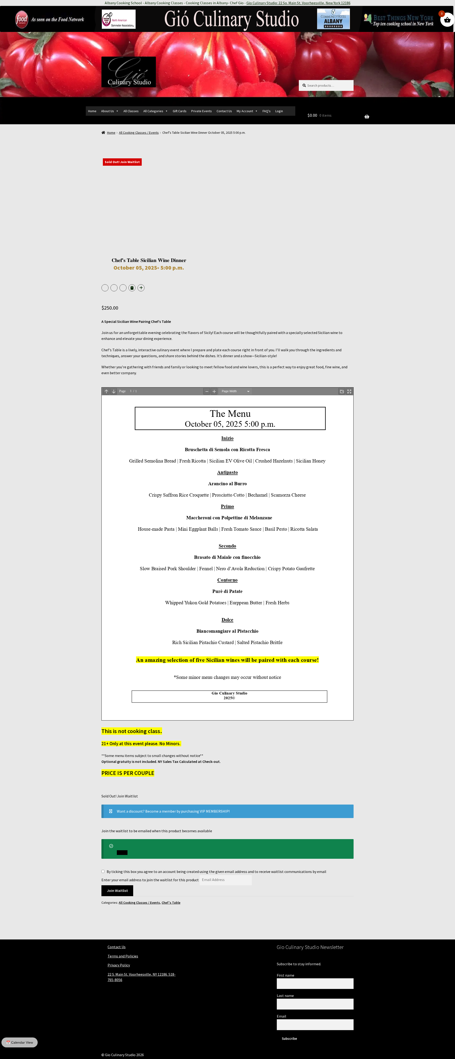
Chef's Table (171, 902)
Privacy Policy (119, 965)
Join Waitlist (117, 890)
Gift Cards (180, 111)
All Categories (153, 111)
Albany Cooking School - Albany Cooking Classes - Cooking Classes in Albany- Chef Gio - (227, 2)
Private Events (201, 111)
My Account (245, 111)
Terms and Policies (123, 956)
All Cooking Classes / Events (139, 132)
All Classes (131, 111)
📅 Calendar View (19, 1042)
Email (281, 1016)
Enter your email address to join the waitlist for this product (150, 879)
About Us (107, 111)
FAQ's (267, 111)
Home (92, 111)
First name (285, 975)
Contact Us (224, 111)
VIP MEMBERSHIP (214, 811)
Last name (285, 995)
